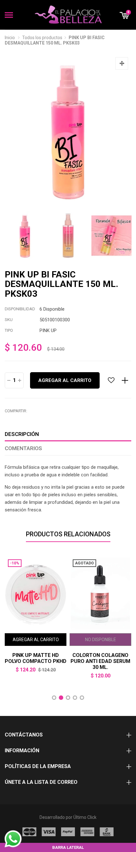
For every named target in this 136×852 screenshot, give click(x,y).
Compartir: (16, 410)
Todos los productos (42, 37)
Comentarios (23, 448)
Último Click (84, 817)
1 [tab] (54, 697)
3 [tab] (68, 697)
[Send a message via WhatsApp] (13, 839)
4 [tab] (75, 697)
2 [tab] (61, 697)
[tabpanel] (35, 618)
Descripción (22, 434)
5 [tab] (82, 697)
